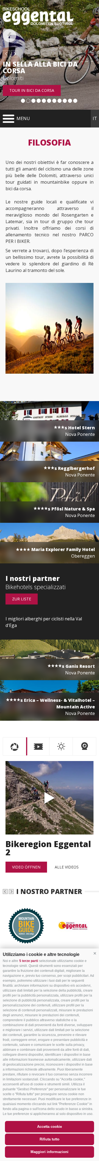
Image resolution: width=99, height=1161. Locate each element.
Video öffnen (26, 867)
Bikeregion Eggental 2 (50, 797)
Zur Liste (21, 598)
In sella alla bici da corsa (40, 67)
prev (6, 53)
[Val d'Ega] (73, 925)
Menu (23, 118)
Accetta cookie (49, 1127)
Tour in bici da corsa (31, 90)
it (95, 118)
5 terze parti (28, 961)
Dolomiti (13, 78)
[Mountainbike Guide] (26, 925)
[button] (95, 953)
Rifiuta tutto (49, 1139)
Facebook (9, 35)
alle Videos (67, 867)
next (14, 53)
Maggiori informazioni (49, 1152)
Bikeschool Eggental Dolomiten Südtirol (38, 16)
